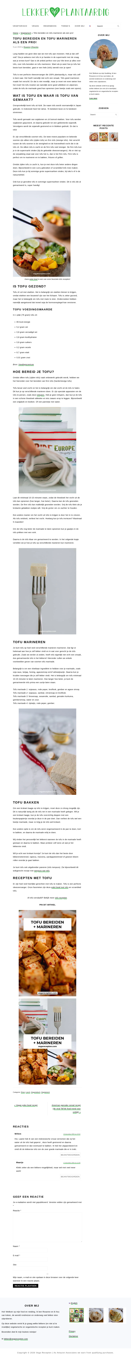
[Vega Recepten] (65, 20)
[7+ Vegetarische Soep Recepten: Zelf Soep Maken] (103, 141)
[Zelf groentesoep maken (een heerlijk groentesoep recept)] (116, 1322)
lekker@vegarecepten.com (16, 1339)
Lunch (28, 1092)
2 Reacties (34, 47)
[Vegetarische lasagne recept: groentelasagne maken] (93, 141)
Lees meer (93, 98)
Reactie (17, 1211)
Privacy (72, 1331)
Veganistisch (35, 1092)
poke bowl (33, 279)
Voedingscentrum (26, 364)
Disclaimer (73, 1336)
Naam (16, 1246)
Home (15, 33)
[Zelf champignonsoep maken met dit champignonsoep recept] (96, 1322)
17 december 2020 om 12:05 (71, 1162)
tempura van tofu (41, 871)
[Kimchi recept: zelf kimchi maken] (113, 141)
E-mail (16, 1255)
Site (14, 1265)
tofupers (40, 395)
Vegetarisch (26, 33)
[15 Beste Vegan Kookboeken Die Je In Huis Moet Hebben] (76, 1322)
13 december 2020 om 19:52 (71, 1134)
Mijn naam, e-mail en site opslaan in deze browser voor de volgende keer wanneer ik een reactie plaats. (46, 1279)
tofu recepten (61, 898)
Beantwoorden (70, 1155)
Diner (23, 1092)
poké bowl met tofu (59, 887)
